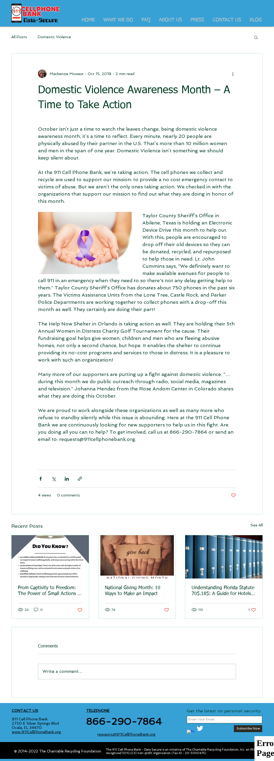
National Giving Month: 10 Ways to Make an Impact (132, 590)
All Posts (19, 37)
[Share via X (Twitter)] (53, 478)
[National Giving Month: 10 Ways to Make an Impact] (137, 556)
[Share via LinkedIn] (66, 478)
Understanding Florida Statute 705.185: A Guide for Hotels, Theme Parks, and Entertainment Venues (223, 591)
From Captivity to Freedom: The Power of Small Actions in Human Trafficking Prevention (49, 591)
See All (256, 525)
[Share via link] (79, 478)
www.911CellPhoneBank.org (37, 732)
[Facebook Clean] (190, 733)
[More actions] (233, 74)
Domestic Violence (54, 37)
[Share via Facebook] (40, 478)
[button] (255, 37)
